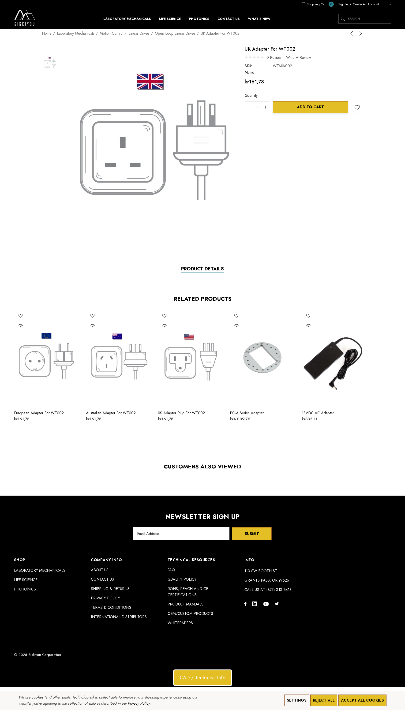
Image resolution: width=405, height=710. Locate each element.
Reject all (324, 700)
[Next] (359, 33)
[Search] (343, 18)
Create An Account (366, 4)
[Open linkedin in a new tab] (255, 603)
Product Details (202, 269)
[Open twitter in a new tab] (277, 603)
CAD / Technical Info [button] (202, 677)
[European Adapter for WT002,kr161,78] (46, 358)
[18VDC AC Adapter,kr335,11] (334, 358)
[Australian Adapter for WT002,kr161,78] (118, 358)
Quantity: (252, 95)
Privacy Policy (138, 703)
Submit (252, 533)
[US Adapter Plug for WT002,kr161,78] (190, 358)
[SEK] (386, 4)
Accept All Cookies (362, 700)
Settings (297, 700)
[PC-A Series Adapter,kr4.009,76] (262, 358)
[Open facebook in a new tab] (245, 603)
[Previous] (352, 33)
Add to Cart (310, 107)
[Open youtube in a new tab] (266, 603)
